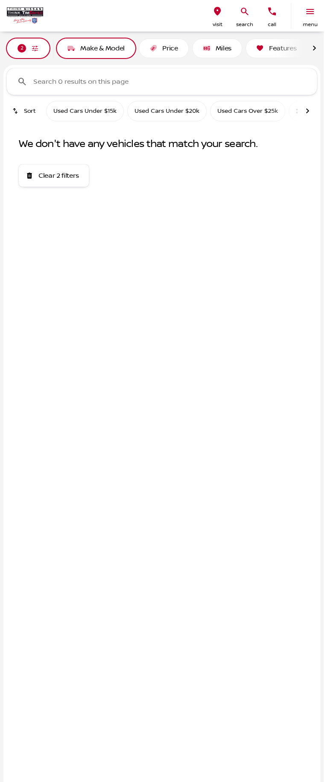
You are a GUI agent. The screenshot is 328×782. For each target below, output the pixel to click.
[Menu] (310, 11)
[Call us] (272, 11)
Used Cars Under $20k (167, 111)
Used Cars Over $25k (247, 111)
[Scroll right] (314, 48)
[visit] (217, 11)
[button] (217, 16)
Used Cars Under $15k (85, 111)
